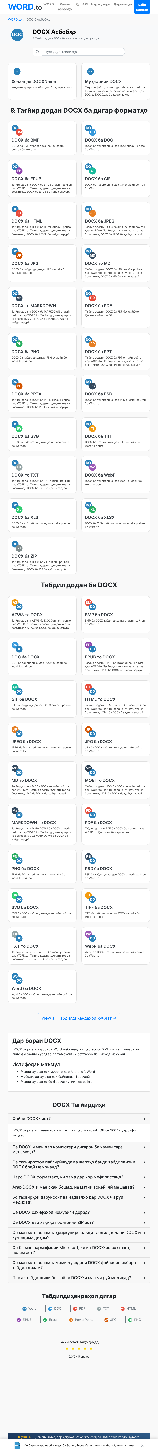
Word (30, 1308)
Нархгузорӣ (100, 4)
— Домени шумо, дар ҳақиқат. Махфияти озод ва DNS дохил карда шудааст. (79, 1437)
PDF (79, 1308)
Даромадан (123, 4)
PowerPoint (81, 1320)
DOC (55, 1308)
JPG (111, 1320)
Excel (50, 1320)
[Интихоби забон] (77, 4)
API (85, 4)
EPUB (24, 1320)
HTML (128, 1308)
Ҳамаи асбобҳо (65, 6)
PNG (135, 1320)
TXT (103, 1308)
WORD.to (15, 19)
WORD (48, 4)
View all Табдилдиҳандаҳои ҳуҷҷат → (79, 1018)
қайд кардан (142, 6)
